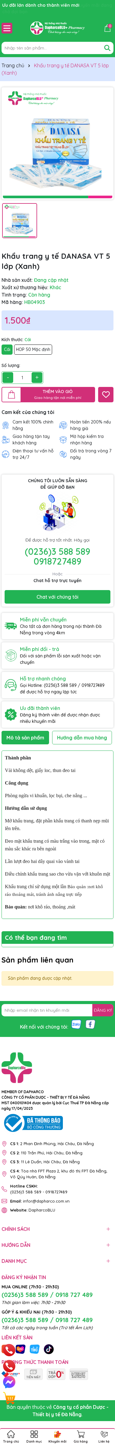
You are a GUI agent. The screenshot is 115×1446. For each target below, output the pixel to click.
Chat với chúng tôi (57, 597)
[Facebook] (90, 1024)
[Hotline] (9, 1350)
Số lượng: (11, 365)
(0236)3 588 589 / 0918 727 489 (47, 1294)
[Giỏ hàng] (9, 1398)
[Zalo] (76, 1024)
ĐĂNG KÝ (103, 1010)
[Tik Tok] (49, 1348)
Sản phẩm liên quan (38, 959)
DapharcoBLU (32, 1210)
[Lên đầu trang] (103, 1409)
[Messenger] (9, 1382)
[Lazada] (20, 1348)
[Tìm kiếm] (107, 48)
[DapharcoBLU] (33, 1374)
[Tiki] (35, 1348)
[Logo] (57, 28)
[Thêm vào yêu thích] (105, 394)
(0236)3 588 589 (57, 551)
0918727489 (57, 561)
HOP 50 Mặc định (33, 349)
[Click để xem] (57, 143)
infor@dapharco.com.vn (40, 1201)
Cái (7, 349)
